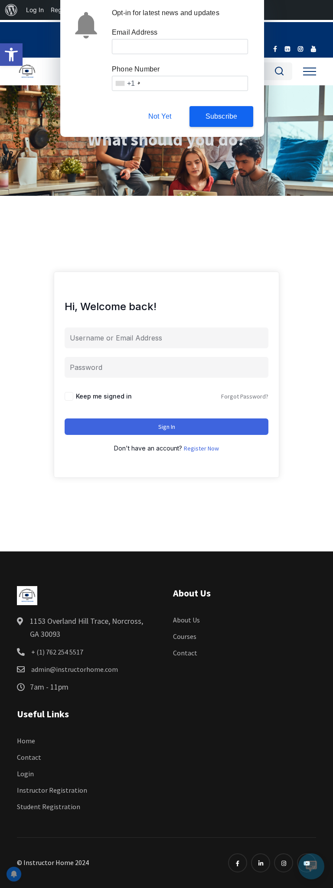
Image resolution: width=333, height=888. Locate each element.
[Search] (279, 73)
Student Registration (48, 806)
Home (26, 740)
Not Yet (159, 116)
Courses (184, 636)
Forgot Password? (244, 396)
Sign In (166, 427)
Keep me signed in (104, 396)
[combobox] (127, 83)
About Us (186, 620)
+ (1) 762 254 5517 (56, 652)
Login (25, 773)
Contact (185, 652)
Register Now (201, 448)
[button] (11, 54)
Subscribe (222, 116)
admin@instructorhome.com (74, 669)
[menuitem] (11, 10)
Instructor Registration (52, 790)
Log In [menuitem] (35, 9)
